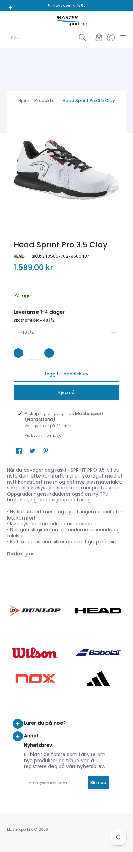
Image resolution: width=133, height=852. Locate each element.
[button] (99, 37)
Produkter (45, 100)
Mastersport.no (20, 829)
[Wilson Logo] (35, 653)
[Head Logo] (98, 611)
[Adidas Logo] (98, 678)
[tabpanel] (66, 513)
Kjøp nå (66, 392)
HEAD (19, 256)
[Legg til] (49, 353)
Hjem (23, 100)
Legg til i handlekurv (66, 374)
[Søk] (82, 37)
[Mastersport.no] (66, 21)
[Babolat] (98, 652)
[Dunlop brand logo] (35, 610)
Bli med (98, 782)
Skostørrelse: (34, 320)
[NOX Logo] (35, 678)
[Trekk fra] (18, 353)
